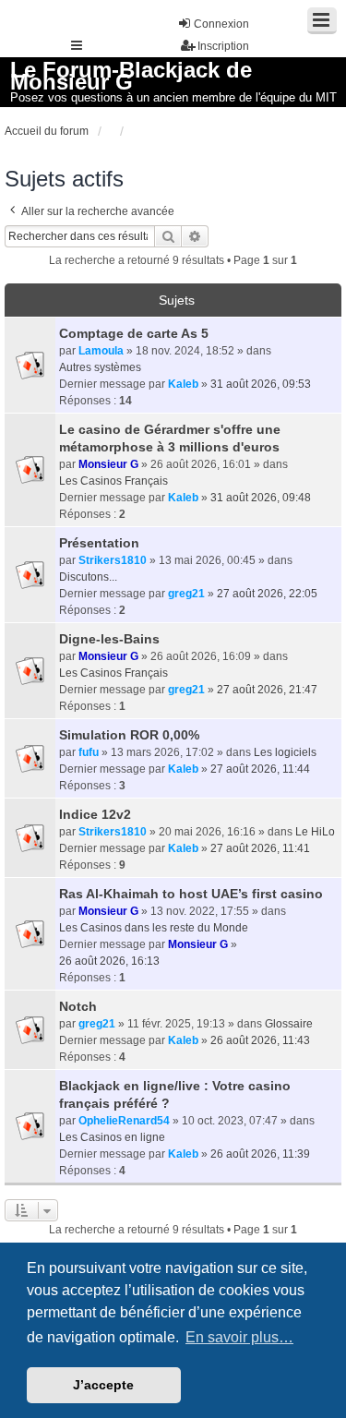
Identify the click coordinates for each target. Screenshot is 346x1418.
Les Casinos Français (113, 481)
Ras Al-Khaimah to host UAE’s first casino (191, 893)
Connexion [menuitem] (221, 24)
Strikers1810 (112, 560)
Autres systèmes (100, 367)
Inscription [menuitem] (223, 46)
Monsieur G (108, 464)
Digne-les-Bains (109, 638)
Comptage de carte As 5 (134, 333)
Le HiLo (315, 831)
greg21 (186, 593)
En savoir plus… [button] (239, 1337)
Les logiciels (285, 752)
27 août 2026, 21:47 (267, 689)
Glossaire (289, 1023)
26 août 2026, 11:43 (260, 1040)
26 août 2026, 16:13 (109, 961)
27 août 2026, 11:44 (260, 769)
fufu (88, 752)
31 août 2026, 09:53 (260, 384)
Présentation (99, 542)
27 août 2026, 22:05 (267, 593)
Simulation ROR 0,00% (129, 734)
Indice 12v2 (95, 814)
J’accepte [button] (103, 1384)
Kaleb (183, 384)
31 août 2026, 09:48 (260, 497)
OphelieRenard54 (124, 1120)
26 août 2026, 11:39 (260, 1154)
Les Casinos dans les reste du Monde (153, 927)
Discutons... (88, 577)
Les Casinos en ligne (112, 1137)
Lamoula (101, 350)
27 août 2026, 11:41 (260, 848)
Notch (78, 1006)
